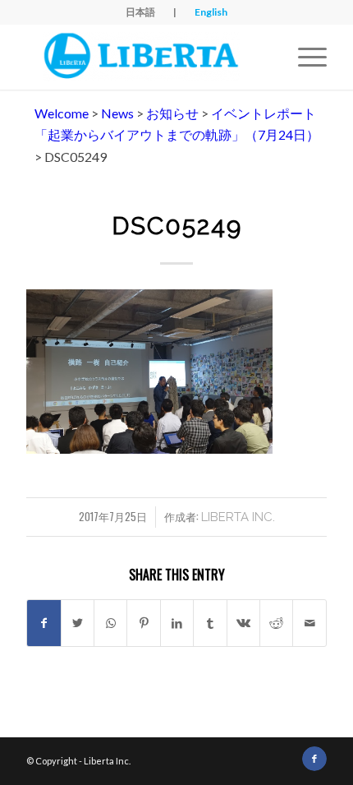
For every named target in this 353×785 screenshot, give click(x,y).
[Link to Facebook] (314, 758)
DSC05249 (177, 225)
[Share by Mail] (309, 623)
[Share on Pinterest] (143, 623)
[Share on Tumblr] (210, 623)
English (211, 12)
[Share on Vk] (243, 623)
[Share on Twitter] (78, 623)
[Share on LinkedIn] (177, 623)
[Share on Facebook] (43, 623)
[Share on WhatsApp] (110, 623)
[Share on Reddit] (276, 623)
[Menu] (304, 57)
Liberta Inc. (238, 517)
